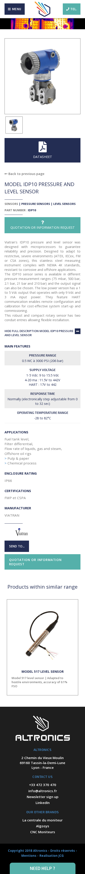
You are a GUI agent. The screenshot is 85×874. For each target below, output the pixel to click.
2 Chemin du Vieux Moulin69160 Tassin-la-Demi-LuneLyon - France (42, 762)
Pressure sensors (35, 204)
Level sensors (64, 204)
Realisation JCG (51, 855)
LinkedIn (43, 802)
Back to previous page (25, 174)
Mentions (28, 855)
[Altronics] (43, 9)
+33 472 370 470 (42, 784)
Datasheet (42, 157)
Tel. (73, 9)
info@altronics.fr (42, 791)
